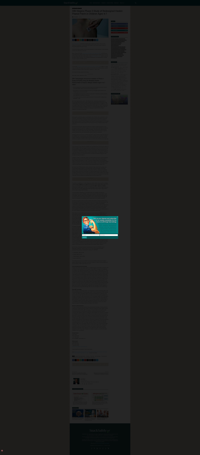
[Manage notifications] (2, 450)
